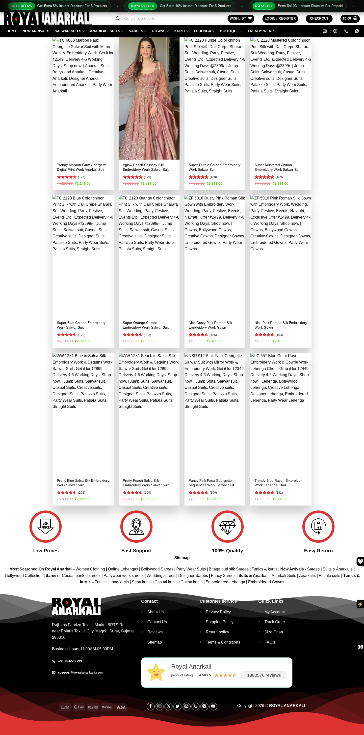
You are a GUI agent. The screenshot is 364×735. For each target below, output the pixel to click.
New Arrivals (36, 31)
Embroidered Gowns (266, 582)
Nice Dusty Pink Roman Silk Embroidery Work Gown (210, 325)
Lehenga (202, 31)
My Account (274, 612)
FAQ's (269, 642)
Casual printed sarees (81, 575)
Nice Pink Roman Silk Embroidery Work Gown (281, 325)
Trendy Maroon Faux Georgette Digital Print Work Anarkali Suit (82, 167)
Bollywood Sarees (157, 569)
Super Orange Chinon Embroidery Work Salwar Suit (146, 325)
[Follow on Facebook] (151, 707)
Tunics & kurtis (264, 569)
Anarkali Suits (284, 575)
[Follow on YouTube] (213, 707)
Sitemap (182, 558)
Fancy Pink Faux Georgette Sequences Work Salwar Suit (211, 483)
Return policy (217, 632)
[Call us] (195, 707)
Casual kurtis (167, 582)
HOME (11, 31)
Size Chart (273, 632)
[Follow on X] (168, 707)
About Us (155, 612)
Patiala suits (330, 575)
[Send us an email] (186, 707)
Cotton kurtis (192, 582)
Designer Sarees (193, 575)
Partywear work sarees (124, 575)
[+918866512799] (346, 31)
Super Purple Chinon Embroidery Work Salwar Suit (214, 167)
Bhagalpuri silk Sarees (229, 569)
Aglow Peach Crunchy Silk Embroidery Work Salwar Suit (146, 167)
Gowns (158, 31)
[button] (280, 19)
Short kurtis (142, 582)
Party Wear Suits (191, 569)
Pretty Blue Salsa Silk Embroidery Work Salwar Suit (83, 483)
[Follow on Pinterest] (204, 707)
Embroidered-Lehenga (225, 582)
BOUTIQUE (229, 31)
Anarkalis (308, 575)
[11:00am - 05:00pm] (335, 31)
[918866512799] (357, 31)
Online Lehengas (123, 569)
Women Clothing (90, 569)
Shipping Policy (220, 622)
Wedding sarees (161, 575)
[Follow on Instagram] (160, 707)
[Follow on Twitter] (177, 707)
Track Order (274, 622)
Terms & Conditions (223, 642)
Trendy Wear (261, 31)
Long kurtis (119, 582)
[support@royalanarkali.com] (325, 31)
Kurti (179, 31)
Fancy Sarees (223, 575)
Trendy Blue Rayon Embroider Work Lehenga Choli (278, 483)
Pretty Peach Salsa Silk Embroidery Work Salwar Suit (146, 483)
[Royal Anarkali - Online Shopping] (53, 18)
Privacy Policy (218, 612)
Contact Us (157, 622)
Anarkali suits (105, 31)
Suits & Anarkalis (338, 569)
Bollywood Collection (24, 575)
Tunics (101, 582)
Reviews (155, 632)
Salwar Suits (68, 31)
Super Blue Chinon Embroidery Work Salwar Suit (81, 325)
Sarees (136, 31)
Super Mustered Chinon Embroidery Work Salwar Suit (277, 167)
